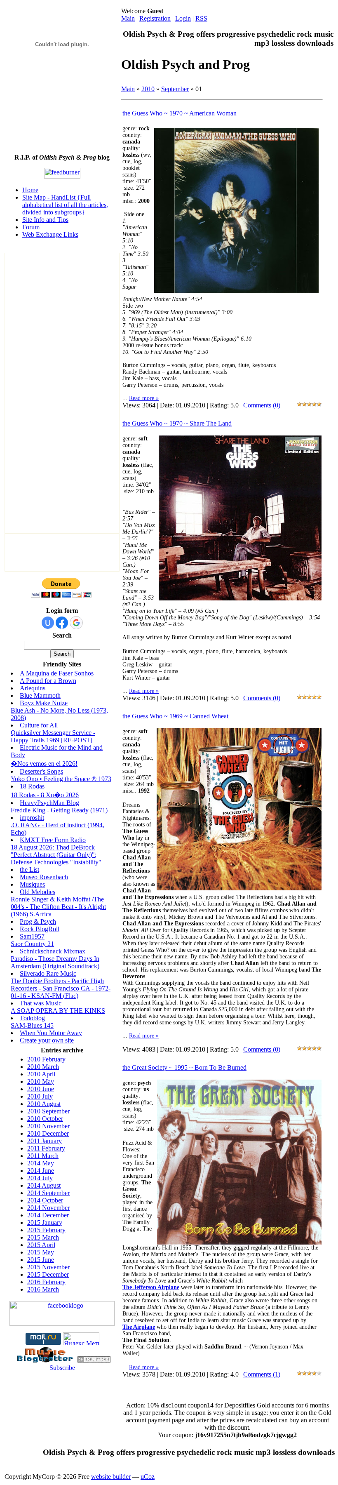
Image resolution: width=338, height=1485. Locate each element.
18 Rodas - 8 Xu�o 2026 (45, 794)
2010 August (44, 1103)
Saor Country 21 (32, 943)
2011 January (44, 1140)
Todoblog (32, 1017)
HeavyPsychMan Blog (49, 802)
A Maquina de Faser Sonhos (57, 673)
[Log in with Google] (76, 622)
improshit (32, 817)
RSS (201, 18)
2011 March (43, 1155)
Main (128, 18)
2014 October (45, 1200)
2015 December (48, 1274)
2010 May (40, 1081)
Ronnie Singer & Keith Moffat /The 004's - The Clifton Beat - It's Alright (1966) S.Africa (58, 907)
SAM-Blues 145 (32, 1025)
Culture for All (39, 725)
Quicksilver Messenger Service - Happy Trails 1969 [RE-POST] (53, 736)
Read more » (144, 398)
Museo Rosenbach (44, 876)
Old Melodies (37, 891)
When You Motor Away (51, 1032)
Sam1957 (32, 936)
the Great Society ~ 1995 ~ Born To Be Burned (184, 1067)
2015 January (44, 1222)
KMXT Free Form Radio (53, 839)
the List (29, 869)
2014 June (40, 1170)
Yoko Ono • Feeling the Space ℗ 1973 (61, 778)
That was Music (40, 1003)
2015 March (43, 1237)
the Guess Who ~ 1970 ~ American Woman (179, 113)
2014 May (40, 1163)
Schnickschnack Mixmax (52, 951)
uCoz (148, 1476)
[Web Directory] (93, 1360)
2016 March (43, 1289)
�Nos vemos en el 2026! (44, 763)
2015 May (40, 1252)
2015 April (41, 1244)
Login (183, 18)
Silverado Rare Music (48, 973)
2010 (148, 88)
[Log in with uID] (48, 623)
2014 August (44, 1185)
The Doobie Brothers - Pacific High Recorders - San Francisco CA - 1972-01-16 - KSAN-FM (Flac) (60, 988)
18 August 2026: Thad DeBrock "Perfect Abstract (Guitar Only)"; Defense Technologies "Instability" (56, 855)
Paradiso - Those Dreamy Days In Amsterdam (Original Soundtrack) (55, 962)
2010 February (46, 1059)
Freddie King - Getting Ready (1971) (59, 810)
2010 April (41, 1074)
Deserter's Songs (41, 771)
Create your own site (47, 1040)
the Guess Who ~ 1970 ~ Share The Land (177, 423)
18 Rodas (32, 786)
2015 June (40, 1259)
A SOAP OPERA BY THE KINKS (58, 1010)
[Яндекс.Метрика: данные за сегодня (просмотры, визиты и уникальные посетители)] (81, 1338)
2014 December (48, 1215)
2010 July (40, 1096)
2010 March (43, 1066)
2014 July (40, 1177)
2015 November (48, 1267)
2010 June (40, 1088)
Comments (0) (261, 405)
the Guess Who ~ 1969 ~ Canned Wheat (175, 716)
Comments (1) (261, 1374)
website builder (111, 1476)
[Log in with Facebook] (62, 623)
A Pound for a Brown (48, 680)
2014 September (48, 1192)
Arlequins (32, 688)
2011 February (46, 1148)
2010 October (45, 1118)
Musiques (32, 884)
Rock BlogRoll (39, 928)
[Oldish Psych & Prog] (62, 1323)
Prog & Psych (38, 921)
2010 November (48, 1126)
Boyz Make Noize (44, 702)
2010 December (48, 1133)
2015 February (46, 1229)
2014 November (48, 1207)
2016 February (46, 1281)
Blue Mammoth (40, 695)
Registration (155, 18)
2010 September (48, 1111)
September (175, 88)
